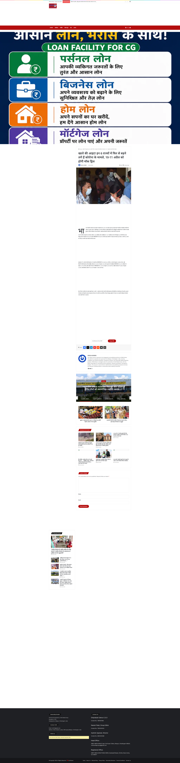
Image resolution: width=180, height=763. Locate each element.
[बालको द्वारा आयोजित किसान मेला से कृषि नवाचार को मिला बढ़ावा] (103, 453)
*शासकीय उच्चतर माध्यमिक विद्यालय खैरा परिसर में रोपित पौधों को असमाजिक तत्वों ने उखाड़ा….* (87, 1)
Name (79, 494)
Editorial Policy (95, 760)
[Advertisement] (104, 14)
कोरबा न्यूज (66, 27)
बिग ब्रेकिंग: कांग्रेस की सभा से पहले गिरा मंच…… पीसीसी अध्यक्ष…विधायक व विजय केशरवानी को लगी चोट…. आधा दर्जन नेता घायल (86, 461)
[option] (103, 388)
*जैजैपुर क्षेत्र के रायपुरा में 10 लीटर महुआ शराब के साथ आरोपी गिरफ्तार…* (65, 559)
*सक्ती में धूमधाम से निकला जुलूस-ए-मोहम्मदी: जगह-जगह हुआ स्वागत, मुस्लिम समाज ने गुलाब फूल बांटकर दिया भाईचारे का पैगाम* (66, 582)
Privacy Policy (102, 760)
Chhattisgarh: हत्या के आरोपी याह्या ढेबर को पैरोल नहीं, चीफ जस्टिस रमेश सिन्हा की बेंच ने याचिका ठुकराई (103, 444)
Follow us (52, 733)
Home (51, 27)
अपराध (75, 27)
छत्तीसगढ (56, 27)
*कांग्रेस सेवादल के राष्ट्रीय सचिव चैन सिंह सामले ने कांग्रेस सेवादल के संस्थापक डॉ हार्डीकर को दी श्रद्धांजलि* (103, 388)
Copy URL (112, 341)
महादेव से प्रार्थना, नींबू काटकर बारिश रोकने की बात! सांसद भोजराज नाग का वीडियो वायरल (66, 566)
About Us (88, 760)
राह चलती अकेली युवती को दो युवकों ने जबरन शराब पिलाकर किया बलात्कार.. (121, 460)
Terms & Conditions (120, 760)
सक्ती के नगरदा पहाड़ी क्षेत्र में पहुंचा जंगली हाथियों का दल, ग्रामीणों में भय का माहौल (85, 444)
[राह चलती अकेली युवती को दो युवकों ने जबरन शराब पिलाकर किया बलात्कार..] (121, 453)
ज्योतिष (61, 27)
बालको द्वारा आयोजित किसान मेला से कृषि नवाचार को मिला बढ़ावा (103, 460)
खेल (71, 27)
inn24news (70, 760)
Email (79, 500)
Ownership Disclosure (110, 760)
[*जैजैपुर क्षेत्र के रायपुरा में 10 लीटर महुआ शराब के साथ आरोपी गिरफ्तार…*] (55, 559)
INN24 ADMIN (83, 165)
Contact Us (128, 760)
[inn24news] (53, 6)
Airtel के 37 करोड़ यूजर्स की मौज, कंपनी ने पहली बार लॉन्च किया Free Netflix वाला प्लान (120, 435)
